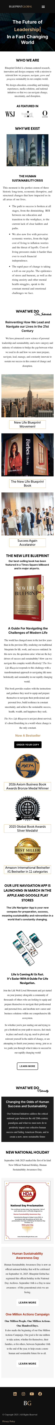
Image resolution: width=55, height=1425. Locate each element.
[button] (43, 6)
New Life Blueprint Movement (27, 424)
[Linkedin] (15, 1394)
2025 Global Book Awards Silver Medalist (27, 828)
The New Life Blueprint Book (27, 483)
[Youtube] (32, 1394)
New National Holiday (27, 1152)
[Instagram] (23, 1394)
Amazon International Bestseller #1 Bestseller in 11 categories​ (27, 869)
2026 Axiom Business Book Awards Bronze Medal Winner (27, 786)
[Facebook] (40, 1394)
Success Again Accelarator (27, 542)
